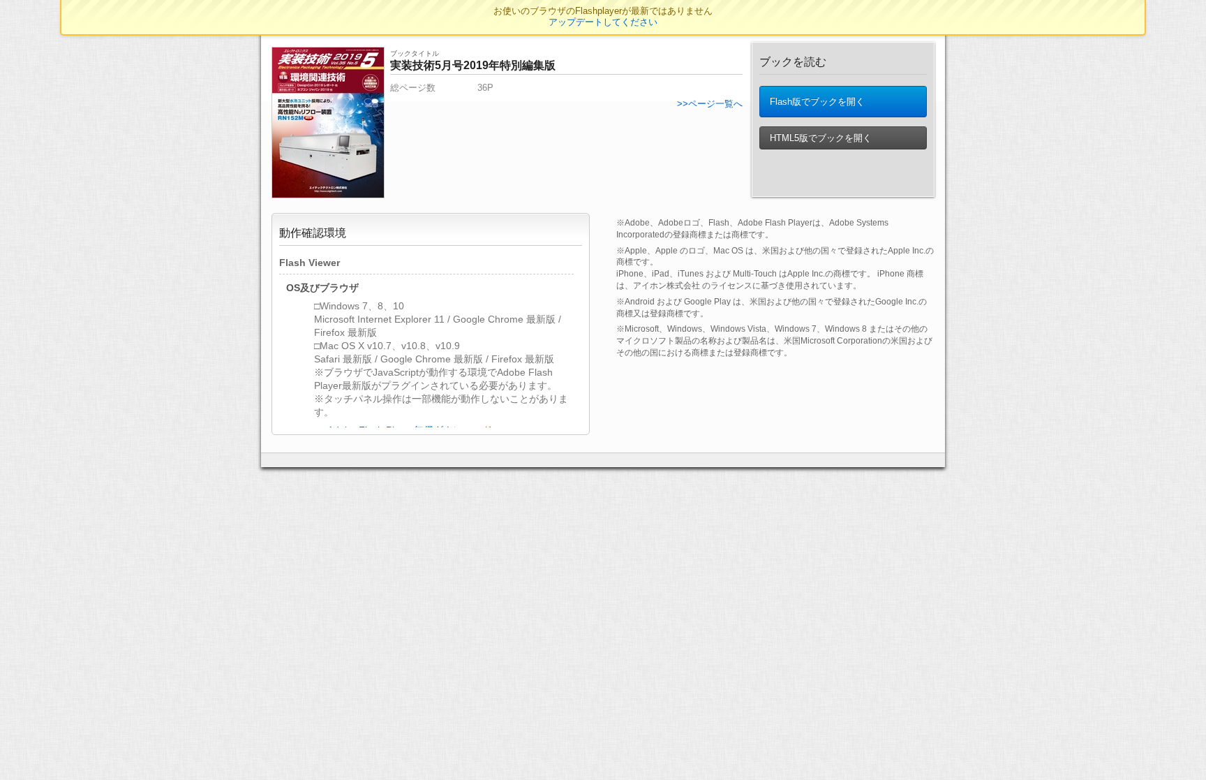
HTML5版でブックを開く (819, 138)
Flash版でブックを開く (816, 101)
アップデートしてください (603, 22)
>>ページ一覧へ (710, 103)
